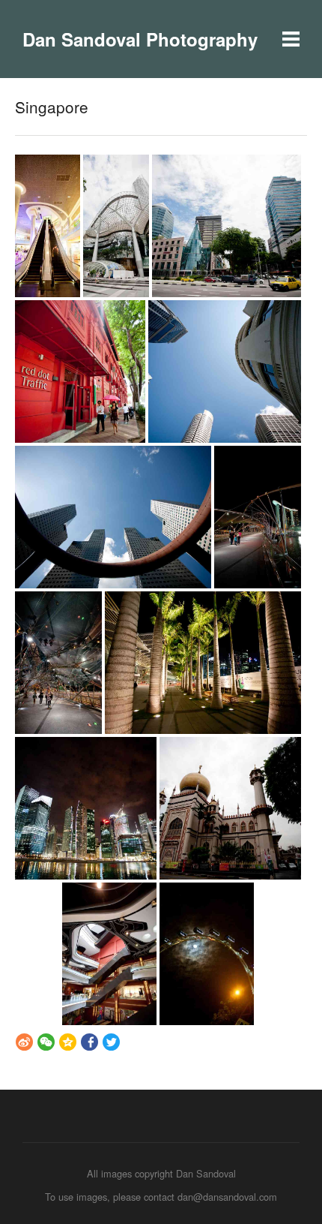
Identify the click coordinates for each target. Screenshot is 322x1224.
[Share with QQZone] (67, 1041)
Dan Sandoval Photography (140, 39)
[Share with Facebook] (89, 1041)
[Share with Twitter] (111, 1041)
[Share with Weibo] (24, 1041)
